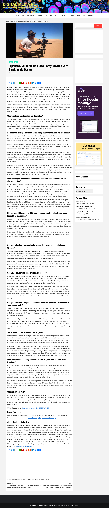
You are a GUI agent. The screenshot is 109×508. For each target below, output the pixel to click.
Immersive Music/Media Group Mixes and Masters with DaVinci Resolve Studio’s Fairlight (56, 485)
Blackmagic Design (15, 479)
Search (98, 25)
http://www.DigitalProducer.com (85, 208)
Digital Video (30, 15)
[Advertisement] (39, 465)
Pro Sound (71, 15)
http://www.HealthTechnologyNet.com (87, 219)
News (23, 15)
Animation (62, 15)
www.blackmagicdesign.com (25, 446)
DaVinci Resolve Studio (27, 479)
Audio (11, 62)
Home (17, 15)
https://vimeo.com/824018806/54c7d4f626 (35, 408)
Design (78, 15)
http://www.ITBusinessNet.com (85, 203)
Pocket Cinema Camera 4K (42, 479)
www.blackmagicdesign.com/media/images (42, 418)
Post (51, 15)
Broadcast (40, 15)
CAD (84, 15)
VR (46, 15)
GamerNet (90, 15)
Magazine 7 (67, 505)
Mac (56, 15)
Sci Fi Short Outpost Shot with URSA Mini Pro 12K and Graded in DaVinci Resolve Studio (23, 485)
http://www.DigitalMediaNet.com (85, 214)
